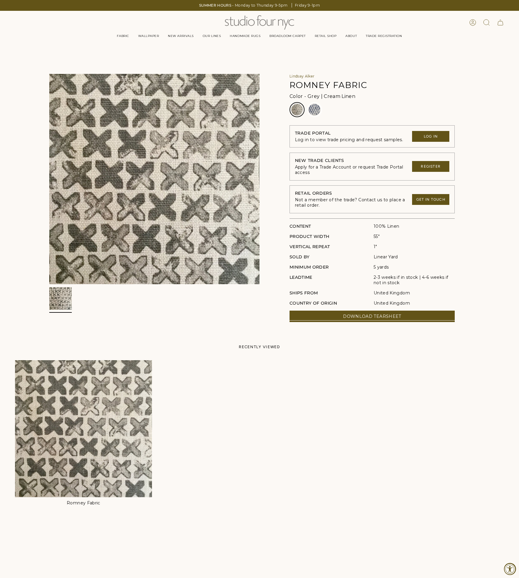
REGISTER (431, 166)
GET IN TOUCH (430, 199)
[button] (122, 36)
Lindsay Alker (302, 76)
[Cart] (500, 22)
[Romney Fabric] (83, 428)
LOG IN (431, 136)
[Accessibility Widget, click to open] (510, 569)
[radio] (297, 109)
